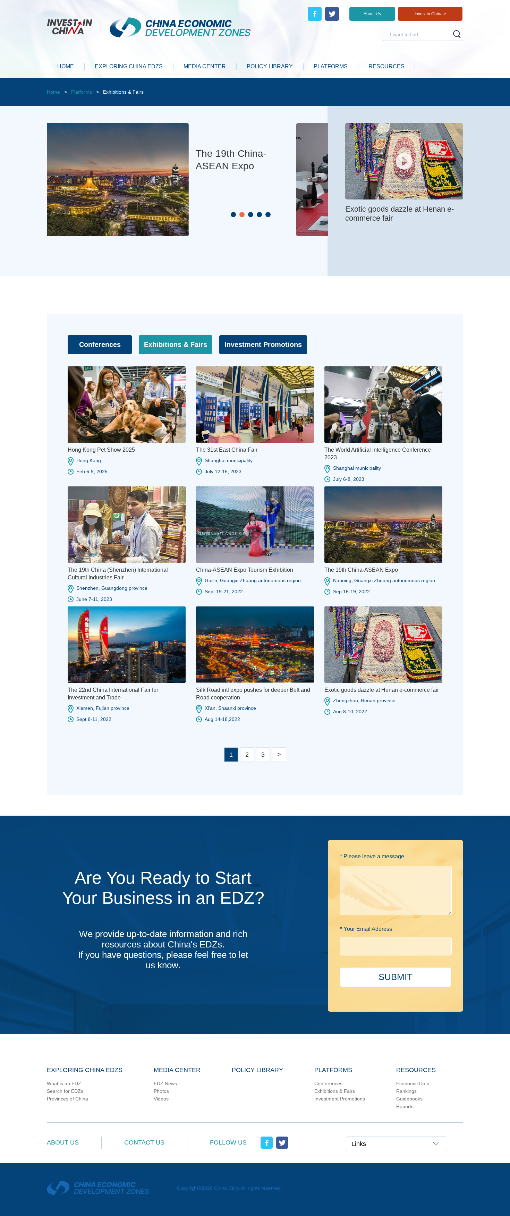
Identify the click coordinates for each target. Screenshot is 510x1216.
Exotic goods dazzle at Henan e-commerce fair (381, 690)
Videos (161, 1099)
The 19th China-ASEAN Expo (361, 570)
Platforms (81, 92)
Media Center (177, 1069)
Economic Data (413, 1083)
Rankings (406, 1091)
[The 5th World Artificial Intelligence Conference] (133, 126)
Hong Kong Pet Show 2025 (101, 450)
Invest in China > (430, 13)
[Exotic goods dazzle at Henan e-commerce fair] (404, 127)
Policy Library (257, 1069)
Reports (405, 1106)
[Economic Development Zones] (176, 27)
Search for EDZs (65, 1091)
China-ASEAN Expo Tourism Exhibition (244, 570)
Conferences (328, 1083)
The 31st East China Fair (226, 450)
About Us (372, 13)
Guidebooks (409, 1099)
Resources (416, 1069)
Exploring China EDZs (84, 1069)
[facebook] (315, 14)
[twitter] (332, 14)
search (457, 34)
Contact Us (144, 1142)
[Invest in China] (74, 26)
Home (53, 92)
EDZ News (165, 1083)
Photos (161, 1091)
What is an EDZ (64, 1083)
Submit (396, 977)
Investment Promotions (339, 1099)
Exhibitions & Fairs (334, 1091)
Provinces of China (67, 1099)
